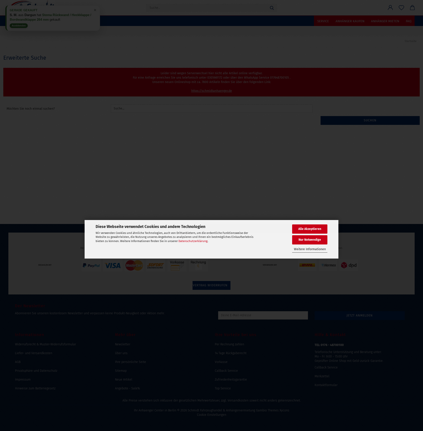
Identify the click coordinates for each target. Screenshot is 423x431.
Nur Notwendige (310, 240)
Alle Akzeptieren (309, 229)
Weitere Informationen (310, 249)
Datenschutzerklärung (193, 241)
